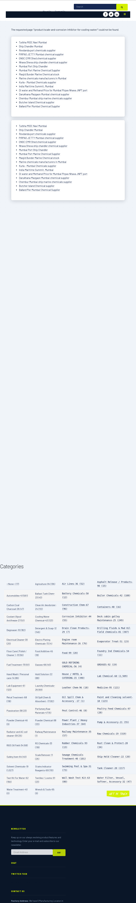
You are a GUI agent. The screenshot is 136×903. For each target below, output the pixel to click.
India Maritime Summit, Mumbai (36, 86)
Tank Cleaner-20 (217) (111, 768)
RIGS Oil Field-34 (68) (17, 745)
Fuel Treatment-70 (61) (18, 664)
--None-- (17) (13, 583)
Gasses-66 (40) (43, 664)
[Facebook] (105, 14)
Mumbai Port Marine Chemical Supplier (39, 70)
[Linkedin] (116, 14)
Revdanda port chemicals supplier (37, 50)
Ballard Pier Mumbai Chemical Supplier (39, 106)
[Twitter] (111, 14)
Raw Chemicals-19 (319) (111, 733)
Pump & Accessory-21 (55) (113, 722)
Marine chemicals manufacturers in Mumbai (43, 78)
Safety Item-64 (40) (16, 756)
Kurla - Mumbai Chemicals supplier (37, 82)
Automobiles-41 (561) (17, 595)
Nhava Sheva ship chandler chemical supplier (43, 62)
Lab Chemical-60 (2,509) (112, 676)
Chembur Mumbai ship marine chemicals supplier (45, 98)
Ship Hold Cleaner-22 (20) (113, 756)
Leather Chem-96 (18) (75, 687)
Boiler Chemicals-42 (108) (113, 595)
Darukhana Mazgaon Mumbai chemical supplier (44, 94)
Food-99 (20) (70, 653)
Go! (59, 852)
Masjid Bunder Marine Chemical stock (39, 74)
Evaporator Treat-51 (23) (113, 641)
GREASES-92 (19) (107, 664)
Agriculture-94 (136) (45, 583)
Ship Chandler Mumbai (31, 46)
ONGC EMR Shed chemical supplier (37, 58)
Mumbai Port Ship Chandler (33, 66)
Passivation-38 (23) (17, 710)
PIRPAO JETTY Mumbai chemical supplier (41, 54)
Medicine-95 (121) (108, 687)
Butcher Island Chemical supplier (36, 102)
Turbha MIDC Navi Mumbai (33, 42)
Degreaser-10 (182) (16, 630)
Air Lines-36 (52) (73, 583)
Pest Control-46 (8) (74, 710)
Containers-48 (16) (109, 607)
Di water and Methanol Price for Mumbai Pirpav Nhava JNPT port (53, 90)
